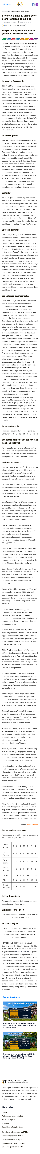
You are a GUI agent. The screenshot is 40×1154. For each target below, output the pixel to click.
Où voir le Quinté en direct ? (12, 1147)
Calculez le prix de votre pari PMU (15, 1132)
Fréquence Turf (6, 11)
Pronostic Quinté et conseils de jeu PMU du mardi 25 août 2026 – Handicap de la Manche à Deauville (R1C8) (19, 1025)
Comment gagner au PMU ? (12, 1136)
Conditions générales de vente (13, 1127)
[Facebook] (33, 4)
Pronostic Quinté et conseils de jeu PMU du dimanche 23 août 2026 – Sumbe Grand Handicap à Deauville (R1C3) (19, 1056)
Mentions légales (8, 1120)
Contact (5, 1112)
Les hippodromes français (12, 1139)
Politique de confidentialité (12, 1116)
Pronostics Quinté (6, 22)
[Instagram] (36, 4)
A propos (5, 1123)
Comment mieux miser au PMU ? (14, 1143)
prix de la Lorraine (22, 952)
